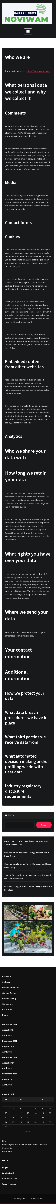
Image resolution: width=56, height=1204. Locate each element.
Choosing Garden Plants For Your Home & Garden (24, 1144)
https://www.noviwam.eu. (38, 71)
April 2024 (6, 1051)
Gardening (7, 1004)
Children (6, 982)
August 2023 (8, 1062)
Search (9, 815)
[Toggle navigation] (28, 31)
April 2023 (6, 1068)
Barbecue (6, 976)
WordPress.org (9, 1184)
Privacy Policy (8, 1151)
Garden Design (9, 993)
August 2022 (8, 1079)
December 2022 (9, 1073)
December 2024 (9, 1041)
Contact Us (7, 1148)
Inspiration (7, 1009)
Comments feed (9, 1178)
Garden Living (9, 998)
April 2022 (6, 1084)
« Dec (27, 1131)
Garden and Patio (10, 987)
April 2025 (6, 1035)
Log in (5, 1167)
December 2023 (9, 1057)
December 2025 (9, 1024)
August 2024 (8, 1046)
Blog (4, 1141)
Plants (5, 1015)
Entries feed (8, 1173)
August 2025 (8, 1030)
